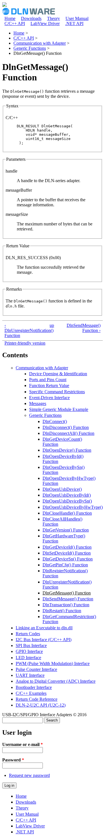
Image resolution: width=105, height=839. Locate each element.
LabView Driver (45, 23)
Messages (37, 403)
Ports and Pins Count (47, 379)
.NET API (74, 23)
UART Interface (30, 675)
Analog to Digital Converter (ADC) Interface (55, 681)
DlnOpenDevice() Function (67, 450)
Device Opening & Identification (58, 373)
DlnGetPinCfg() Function (65, 564)
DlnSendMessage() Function (68, 598)
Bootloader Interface (34, 687)
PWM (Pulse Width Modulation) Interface (53, 663)
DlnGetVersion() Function (66, 530)
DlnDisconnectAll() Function (68, 433)
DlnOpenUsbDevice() (62, 489)
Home (9, 18)
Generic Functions (29, 48)
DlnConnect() (55, 421)
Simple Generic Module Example (58, 409)
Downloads (31, 18)
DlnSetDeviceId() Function (67, 553)
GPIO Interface (29, 651)
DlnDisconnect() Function (66, 427)
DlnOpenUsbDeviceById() (67, 495)
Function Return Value (49, 385)
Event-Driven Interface (49, 397)
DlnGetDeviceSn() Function (68, 559)
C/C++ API (14, 23)
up (51, 325)
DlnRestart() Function (62, 610)
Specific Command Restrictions (57, 391)
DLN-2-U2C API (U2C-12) (41, 705)
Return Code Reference (36, 699)
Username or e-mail (22, 744)
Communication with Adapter (39, 43)
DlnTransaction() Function (66, 604)
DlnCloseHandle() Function (67, 513)
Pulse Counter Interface (36, 669)
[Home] (4, 5)
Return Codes (28, 633)
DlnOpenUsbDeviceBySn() (67, 501)
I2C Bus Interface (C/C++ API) (43, 639)
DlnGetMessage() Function (67, 593)
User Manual (77, 18)
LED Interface (28, 657)
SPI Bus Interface (31, 645)
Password (13, 759)
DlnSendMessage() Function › (84, 328)
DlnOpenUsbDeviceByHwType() (73, 507)
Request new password (29, 775)
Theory (53, 18)
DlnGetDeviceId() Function (67, 547)
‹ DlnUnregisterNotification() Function (24, 330)
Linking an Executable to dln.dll (44, 627)
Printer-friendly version (24, 343)
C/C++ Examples (31, 693)
